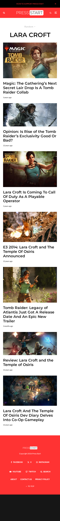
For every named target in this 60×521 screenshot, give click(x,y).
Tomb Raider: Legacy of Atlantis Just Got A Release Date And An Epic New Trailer (28, 314)
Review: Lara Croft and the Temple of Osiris (28, 362)
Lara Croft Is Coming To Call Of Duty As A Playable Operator (29, 196)
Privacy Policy (42, 479)
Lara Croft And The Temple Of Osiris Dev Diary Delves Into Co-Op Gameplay (28, 415)
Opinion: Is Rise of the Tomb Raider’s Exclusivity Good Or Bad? (29, 136)
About (13, 479)
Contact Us (26, 479)
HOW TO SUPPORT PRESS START (30, 4)
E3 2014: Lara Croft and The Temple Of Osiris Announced (28, 251)
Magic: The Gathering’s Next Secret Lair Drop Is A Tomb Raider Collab (30, 87)
